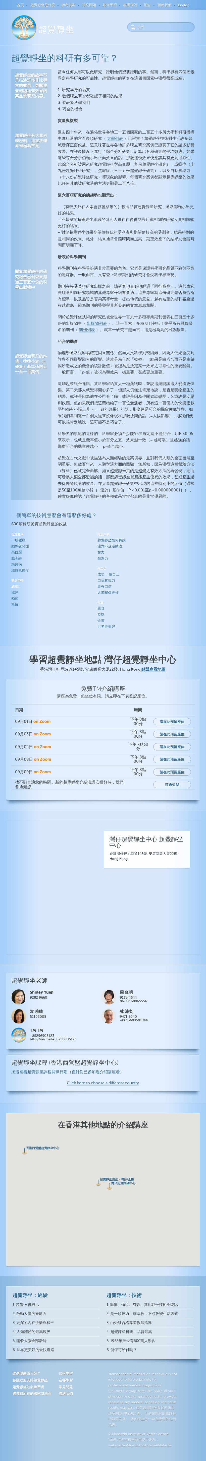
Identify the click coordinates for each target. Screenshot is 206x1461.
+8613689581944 (134, 1020)
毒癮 (14, 605)
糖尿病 (16, 564)
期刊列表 (87, 330)
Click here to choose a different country (103, 1083)
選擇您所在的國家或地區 (32, 1393)
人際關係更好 (108, 593)
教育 (101, 608)
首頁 (20, 5)
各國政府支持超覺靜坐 (30, 1380)
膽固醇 (16, 558)
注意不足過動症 (109, 546)
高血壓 (16, 552)
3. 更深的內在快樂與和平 (33, 1323)
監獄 (101, 614)
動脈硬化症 (20, 546)
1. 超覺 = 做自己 (26, 1305)
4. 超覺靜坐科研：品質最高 (129, 1332)
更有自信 (104, 586)
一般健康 (18, 540)
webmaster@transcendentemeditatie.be (140, 1445)
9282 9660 (38, 997)
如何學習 (110, 5)
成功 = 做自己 (108, 574)
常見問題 (89, 5)
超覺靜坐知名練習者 (28, 1387)
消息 (147, 5)
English (183, 5)
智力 (101, 552)
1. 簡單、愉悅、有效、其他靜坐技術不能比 (142, 1305)
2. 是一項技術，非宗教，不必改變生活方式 (142, 1314)
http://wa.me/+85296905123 (53, 1039)
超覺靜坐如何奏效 (111, 540)
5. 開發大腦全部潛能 (29, 1341)
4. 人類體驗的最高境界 (31, 1332)
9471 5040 (128, 1017)
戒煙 (14, 593)
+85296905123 (42, 1036)
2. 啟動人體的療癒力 (29, 1314)
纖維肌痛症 (20, 571)
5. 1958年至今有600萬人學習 (131, 1341)
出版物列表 (97, 323)
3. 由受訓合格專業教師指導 (129, 1323)
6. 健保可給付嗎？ (122, 1350)
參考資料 (69, 5)
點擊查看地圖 (153, 669)
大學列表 (115, 138)
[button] (24, 1151)
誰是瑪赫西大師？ (27, 1373)
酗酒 (14, 599)
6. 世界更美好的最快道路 (33, 1350)
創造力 (102, 558)
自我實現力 (106, 580)
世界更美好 (106, 626)
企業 (101, 620)
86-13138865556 (133, 1001)
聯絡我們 (165, 5)
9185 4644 (128, 997)
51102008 (38, 1017)
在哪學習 (130, 5)
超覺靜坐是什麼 (42, 5)
